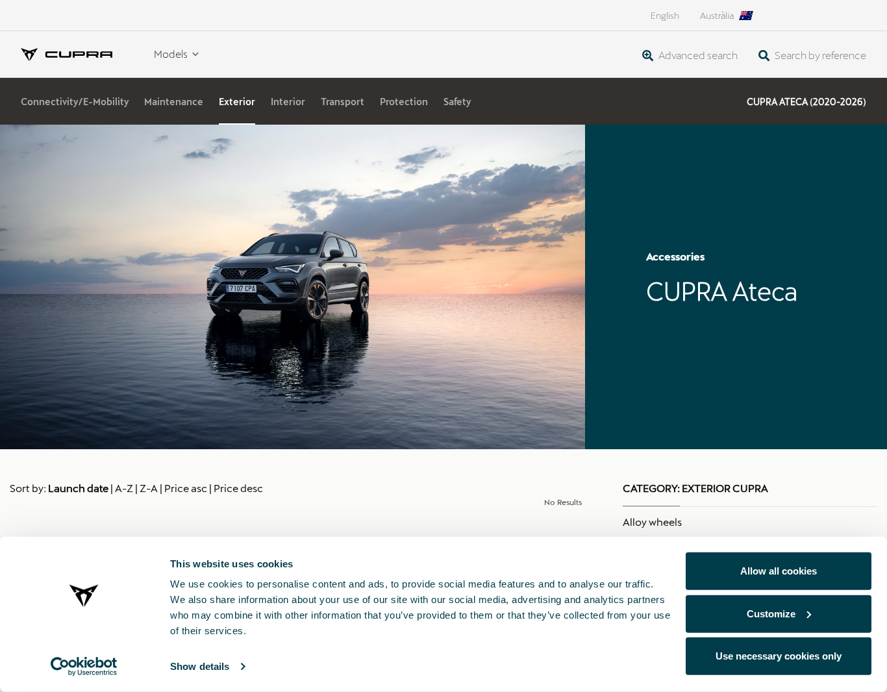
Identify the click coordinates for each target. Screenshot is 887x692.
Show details (199, 666)
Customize (771, 613)
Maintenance (173, 101)
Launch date (78, 488)
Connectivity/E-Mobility (75, 101)
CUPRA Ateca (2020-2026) (806, 101)
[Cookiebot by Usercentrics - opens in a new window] (84, 666)
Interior (288, 101)
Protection (404, 101)
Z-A (149, 488)
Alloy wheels (652, 521)
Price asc (185, 488)
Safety (457, 101)
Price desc (238, 488)
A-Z (124, 488)
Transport (342, 101)
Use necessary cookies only (779, 655)
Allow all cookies (778, 570)
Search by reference (819, 55)
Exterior (237, 101)
